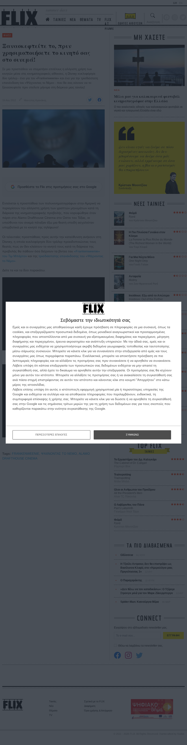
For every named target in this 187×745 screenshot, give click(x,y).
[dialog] (93, 373)
